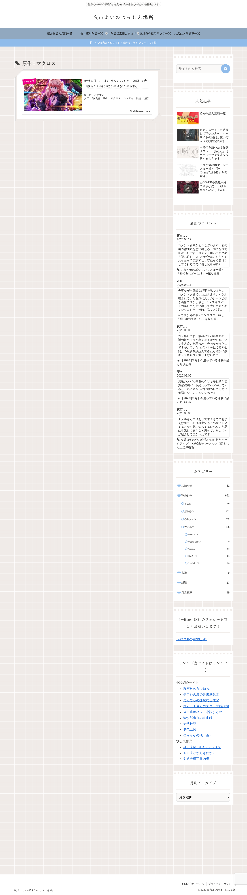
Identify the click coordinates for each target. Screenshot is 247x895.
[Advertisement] (203, 836)
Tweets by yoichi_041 (191, 639)
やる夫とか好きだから (199, 753)
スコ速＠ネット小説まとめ (202, 712)
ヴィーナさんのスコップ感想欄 (206, 706)
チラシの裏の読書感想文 (201, 694)
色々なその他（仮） (197, 735)
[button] (225, 68)
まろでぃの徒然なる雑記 (201, 700)
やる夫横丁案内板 (196, 758)
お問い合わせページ (193, 883)
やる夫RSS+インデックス (202, 747)
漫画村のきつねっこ (197, 689)
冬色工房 (189, 729)
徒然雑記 (189, 723)
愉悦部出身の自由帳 (197, 718)
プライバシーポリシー (221, 883)
